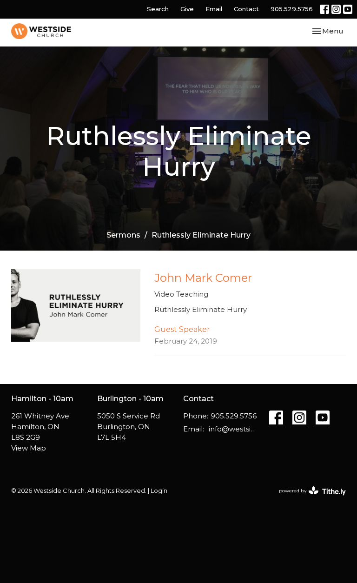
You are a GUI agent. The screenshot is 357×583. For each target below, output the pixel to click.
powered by (308, 499)
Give (187, 9)
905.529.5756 (292, 9)
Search (158, 9)
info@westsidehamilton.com (234, 428)
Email (213, 9)
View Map (28, 448)
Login (159, 490)
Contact (246, 9)
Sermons (123, 235)
